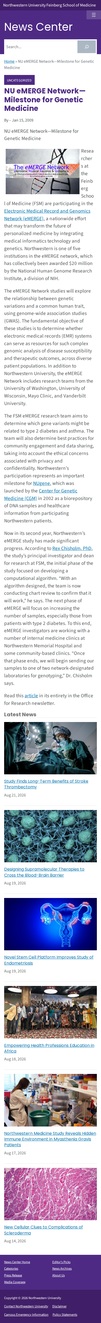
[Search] (86, 46)
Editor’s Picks (61, 1262)
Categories (11, 1268)
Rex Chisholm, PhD (71, 548)
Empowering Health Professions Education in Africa (49, 1048)
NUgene (41, 483)
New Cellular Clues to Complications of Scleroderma (43, 1230)
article (31, 695)
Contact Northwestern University (26, 1306)
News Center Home (17, 1262)
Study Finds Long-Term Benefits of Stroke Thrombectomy (46, 784)
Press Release (13, 1275)
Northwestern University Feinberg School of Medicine (49, 5)
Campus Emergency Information (26, 1314)
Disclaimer (59, 1306)
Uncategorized (19, 80)
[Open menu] (94, 15)
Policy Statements (65, 1314)
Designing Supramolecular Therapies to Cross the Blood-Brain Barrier (44, 872)
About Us (58, 1275)
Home (9, 61)
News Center (38, 27)
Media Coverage (14, 1282)
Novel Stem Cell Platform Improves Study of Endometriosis (48, 960)
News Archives (62, 1268)
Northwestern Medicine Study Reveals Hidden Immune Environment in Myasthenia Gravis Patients (50, 1139)
